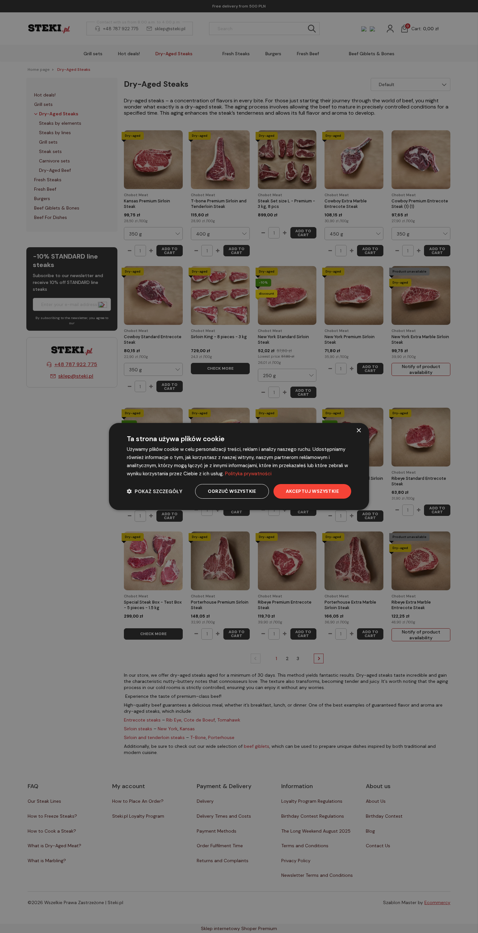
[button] (154, 491)
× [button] (358, 430)
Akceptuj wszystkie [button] (312, 491)
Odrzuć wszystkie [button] (232, 491)
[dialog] (239, 466)
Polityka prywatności (248, 473)
